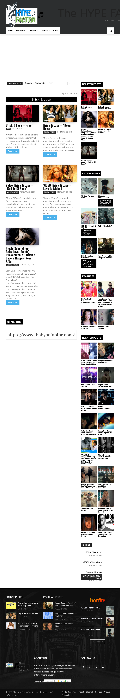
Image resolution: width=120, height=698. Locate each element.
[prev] (69, 83)
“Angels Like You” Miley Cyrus (105, 361)
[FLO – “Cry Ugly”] (106, 216)
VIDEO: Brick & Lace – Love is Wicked (57, 187)
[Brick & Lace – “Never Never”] (60, 113)
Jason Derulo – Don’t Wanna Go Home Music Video (89, 486)
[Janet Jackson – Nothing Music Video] (89, 522)
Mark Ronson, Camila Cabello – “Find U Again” (105, 457)
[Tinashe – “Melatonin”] (106, 186)
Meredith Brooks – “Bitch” (88, 327)
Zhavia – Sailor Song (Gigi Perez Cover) (105, 510)
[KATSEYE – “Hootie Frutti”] (109, 564)
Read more (12, 151)
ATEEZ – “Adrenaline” (104, 408)
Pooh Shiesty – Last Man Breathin (104, 486)
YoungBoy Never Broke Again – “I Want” (105, 432)
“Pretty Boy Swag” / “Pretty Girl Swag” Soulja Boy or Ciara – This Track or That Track (88, 459)
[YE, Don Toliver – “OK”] (89, 186)
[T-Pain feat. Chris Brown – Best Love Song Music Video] (89, 351)
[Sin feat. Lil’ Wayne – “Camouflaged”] (89, 289)
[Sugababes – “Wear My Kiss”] (106, 375)
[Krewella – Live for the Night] (48, 626)
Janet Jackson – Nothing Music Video (88, 534)
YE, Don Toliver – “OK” (88, 197)
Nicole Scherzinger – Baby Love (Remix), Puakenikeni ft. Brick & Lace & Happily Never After (21, 255)
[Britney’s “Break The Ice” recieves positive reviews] (11, 625)
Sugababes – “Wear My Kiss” (105, 385)
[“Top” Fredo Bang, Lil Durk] (11, 615)
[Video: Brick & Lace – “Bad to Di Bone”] (22, 173)
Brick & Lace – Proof (19, 125)
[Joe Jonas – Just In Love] (89, 375)
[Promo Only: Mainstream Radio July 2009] (11, 605)
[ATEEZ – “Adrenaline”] (106, 397)
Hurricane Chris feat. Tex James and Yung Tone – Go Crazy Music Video (105, 302)
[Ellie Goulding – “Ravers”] (89, 246)
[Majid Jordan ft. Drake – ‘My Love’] (48, 615)
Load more (96, 641)
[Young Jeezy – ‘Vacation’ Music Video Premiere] (48, 605)
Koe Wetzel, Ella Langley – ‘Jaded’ (105, 257)
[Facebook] (83, 667)
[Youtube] (103, 667)
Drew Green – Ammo (87, 509)
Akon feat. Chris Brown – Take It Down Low (105, 534)
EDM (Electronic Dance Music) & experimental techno (105, 202)
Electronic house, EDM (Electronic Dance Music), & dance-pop (89, 263)
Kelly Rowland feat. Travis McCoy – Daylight (88, 432)
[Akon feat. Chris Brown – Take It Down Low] (106, 522)
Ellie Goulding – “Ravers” (87, 257)
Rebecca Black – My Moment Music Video (89, 408)
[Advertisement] (60, 56)
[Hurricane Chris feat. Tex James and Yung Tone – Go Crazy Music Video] (106, 289)
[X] (96, 667)
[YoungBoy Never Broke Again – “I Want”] (106, 421)
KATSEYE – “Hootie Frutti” (92, 562)
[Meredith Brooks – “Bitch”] (89, 317)
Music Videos (49, 132)
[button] (110, 30)
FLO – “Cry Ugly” (105, 226)
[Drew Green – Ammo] (89, 498)
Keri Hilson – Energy (103, 327)
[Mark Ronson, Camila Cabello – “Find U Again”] (106, 445)
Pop (8, 129)
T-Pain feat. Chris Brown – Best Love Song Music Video (89, 362)
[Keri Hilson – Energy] (106, 317)
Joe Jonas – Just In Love (88, 385)
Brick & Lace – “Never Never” (57, 127)
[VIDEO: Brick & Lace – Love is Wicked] (60, 173)
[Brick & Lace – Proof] (22, 113)
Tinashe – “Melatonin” (103, 197)
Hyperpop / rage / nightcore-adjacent (87, 232)
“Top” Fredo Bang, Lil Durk (28, 613)
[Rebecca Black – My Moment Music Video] (89, 397)
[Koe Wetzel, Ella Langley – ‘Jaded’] (106, 246)
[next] (74, 83)
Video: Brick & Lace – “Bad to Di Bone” (19, 187)
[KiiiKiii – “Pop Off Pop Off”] (89, 216)
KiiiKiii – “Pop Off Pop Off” (37, 83)
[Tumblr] (89, 667)
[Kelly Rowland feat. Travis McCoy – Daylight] (89, 421)
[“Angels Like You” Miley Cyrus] (106, 351)
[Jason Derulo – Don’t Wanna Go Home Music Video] (89, 474)
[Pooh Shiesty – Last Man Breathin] (106, 474)
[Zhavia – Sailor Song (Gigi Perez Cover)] (106, 498)
